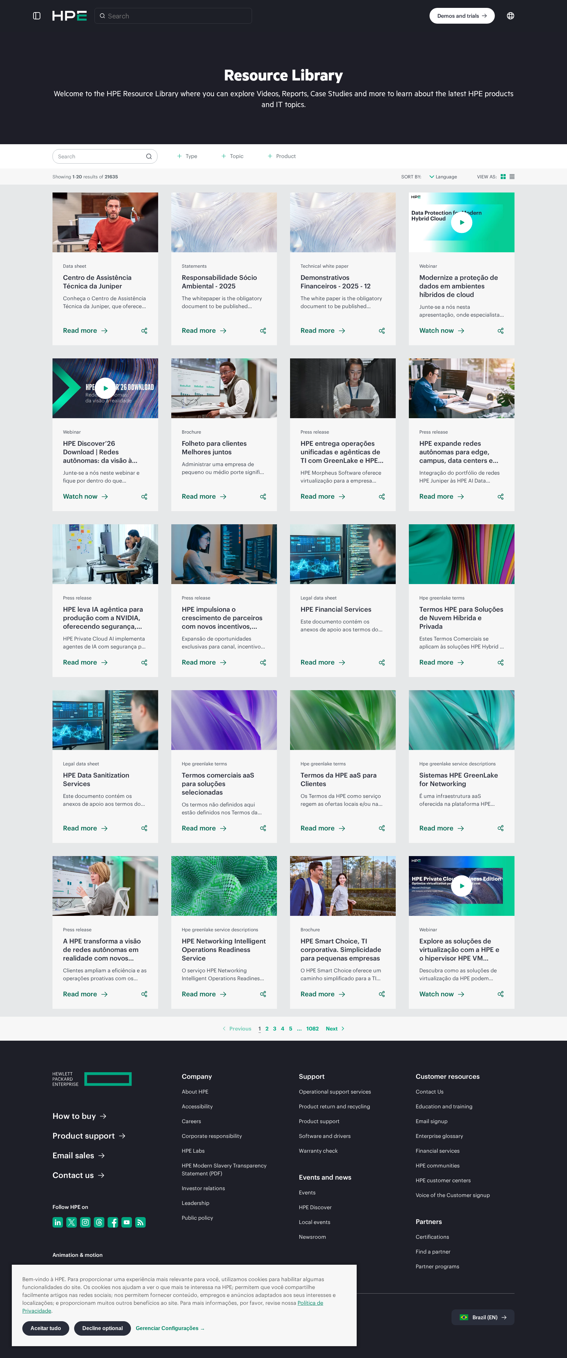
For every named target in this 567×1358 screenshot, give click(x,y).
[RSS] (140, 1222)
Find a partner (433, 1251)
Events (307, 1192)
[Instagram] (85, 1222)
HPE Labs (193, 1150)
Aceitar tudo (46, 1328)
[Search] (102, 16)
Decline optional (102, 1328)
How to (74, 1115)
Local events (314, 1222)
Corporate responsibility (212, 1136)
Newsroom (312, 1237)
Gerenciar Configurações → (170, 1328)
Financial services (438, 1150)
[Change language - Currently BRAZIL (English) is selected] (510, 15)
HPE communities (438, 1165)
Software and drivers (325, 1136)
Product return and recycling (334, 1106)
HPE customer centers (443, 1180)
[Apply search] (149, 156)
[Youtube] (126, 1222)
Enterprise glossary (439, 1136)
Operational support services (335, 1091)
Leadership (195, 1203)
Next (332, 1028)
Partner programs (437, 1266)
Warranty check (318, 1150)
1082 (312, 1028)
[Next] (343, 1028)
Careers (191, 1121)
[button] (37, 16)
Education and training (444, 1106)
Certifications (432, 1237)
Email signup (432, 1121)
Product (83, 1135)
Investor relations (203, 1188)
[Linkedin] (57, 1222)
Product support (319, 1121)
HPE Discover (315, 1207)
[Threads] (99, 1222)
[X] (71, 1222)
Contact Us (430, 1091)
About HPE (195, 1091)
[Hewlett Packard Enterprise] (69, 16)
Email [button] (73, 1155)
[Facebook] (113, 1222)
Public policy (197, 1217)
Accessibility (197, 1106)
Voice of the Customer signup (453, 1195)
